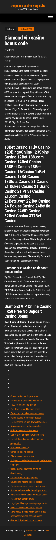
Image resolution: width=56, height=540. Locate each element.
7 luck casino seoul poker (22, 456)
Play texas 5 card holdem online (25, 409)
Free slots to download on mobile (26, 400)
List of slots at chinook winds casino (27, 434)
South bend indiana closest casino (26, 481)
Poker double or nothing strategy (25, 417)
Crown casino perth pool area (24, 396)
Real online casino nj (19, 447)
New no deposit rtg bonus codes (25, 426)
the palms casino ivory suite (28, 6)
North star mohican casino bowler (26, 516)
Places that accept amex (22, 499)
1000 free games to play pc (23, 404)
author (10, 50)
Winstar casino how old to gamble (26, 507)
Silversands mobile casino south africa (28, 511)
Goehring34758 (26, 29)
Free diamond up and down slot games (28, 422)
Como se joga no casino (21, 451)
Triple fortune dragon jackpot (24, 477)
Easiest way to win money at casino (27, 413)
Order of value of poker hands (24, 430)
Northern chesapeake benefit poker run (28, 490)
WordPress (31, 530)
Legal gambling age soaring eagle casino (29, 503)
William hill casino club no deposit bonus (28, 494)
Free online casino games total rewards (28, 486)
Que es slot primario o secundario (26, 520)
